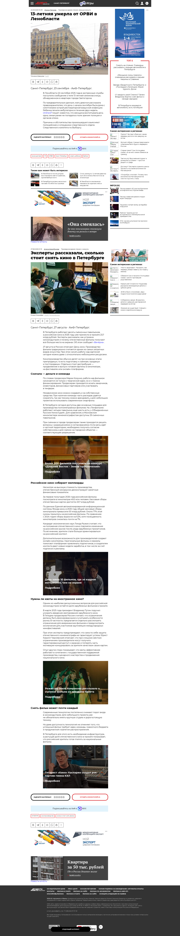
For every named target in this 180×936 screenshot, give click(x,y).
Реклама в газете (64, 891)
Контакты (50, 891)
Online (46, 113)
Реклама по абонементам (100, 891)
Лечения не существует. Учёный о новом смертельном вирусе (133, 309)
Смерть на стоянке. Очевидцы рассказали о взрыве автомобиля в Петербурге (130, 67)
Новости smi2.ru (39, 242)
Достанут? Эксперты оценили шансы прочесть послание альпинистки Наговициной (135, 168)
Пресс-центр (72, 889)
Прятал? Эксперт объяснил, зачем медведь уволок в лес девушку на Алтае (134, 136)
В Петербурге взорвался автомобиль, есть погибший (130, 107)
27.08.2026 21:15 (36, 249)
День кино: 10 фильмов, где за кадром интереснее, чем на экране (70, 581)
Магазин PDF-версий (88, 889)
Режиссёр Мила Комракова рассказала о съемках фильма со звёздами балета (72, 690)
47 (50, 113)
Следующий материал (70, 929)
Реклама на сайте (80, 891)
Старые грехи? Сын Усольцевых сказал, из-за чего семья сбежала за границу (134, 152)
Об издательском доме (56, 889)
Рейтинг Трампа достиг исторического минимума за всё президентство (132, 214)
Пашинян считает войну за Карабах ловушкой (133, 205)
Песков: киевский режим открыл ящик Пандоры (132, 197)
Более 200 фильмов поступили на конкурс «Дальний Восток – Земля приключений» (73, 465)
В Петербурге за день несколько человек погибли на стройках (53, 182)
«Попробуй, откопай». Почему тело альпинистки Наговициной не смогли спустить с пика (134, 176)
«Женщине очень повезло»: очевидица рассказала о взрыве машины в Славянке (129, 77)
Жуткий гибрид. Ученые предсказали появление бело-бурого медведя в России (135, 144)
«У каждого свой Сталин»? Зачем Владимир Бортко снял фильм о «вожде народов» (130, 97)
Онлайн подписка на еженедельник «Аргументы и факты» (121, 889)
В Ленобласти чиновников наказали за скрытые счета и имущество (91, 183)
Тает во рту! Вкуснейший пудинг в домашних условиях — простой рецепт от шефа (134, 160)
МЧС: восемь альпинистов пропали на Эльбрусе (133, 222)
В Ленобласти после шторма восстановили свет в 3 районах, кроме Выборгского (53, 176)
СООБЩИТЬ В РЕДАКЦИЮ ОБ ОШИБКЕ (112, 894)
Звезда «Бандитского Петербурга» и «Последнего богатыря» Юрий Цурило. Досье (129, 87)
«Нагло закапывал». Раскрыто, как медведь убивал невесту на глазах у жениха (134, 269)
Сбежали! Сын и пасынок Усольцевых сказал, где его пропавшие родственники (135, 278)
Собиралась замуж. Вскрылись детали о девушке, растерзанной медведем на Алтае (133, 302)
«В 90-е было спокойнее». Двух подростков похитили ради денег (133, 293)
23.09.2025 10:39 (36, 10)
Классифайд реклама (55, 894)
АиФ (47, 76)
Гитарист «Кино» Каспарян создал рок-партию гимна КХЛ (71, 774)
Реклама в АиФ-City (120, 891)
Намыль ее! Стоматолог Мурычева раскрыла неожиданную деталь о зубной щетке (134, 286)
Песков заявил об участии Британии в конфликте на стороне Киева (134, 189)
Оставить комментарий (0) (90, 137)
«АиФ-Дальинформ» (52, 315)
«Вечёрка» (98, 342)
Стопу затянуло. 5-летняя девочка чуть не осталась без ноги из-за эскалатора (93, 176)
